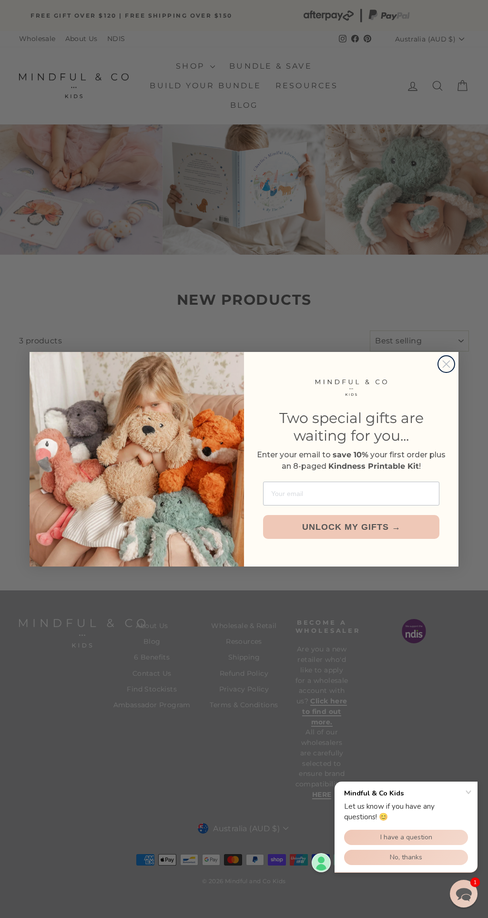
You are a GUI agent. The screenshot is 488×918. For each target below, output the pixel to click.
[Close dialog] (446, 364)
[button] (464, 894)
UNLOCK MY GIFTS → (351, 527)
